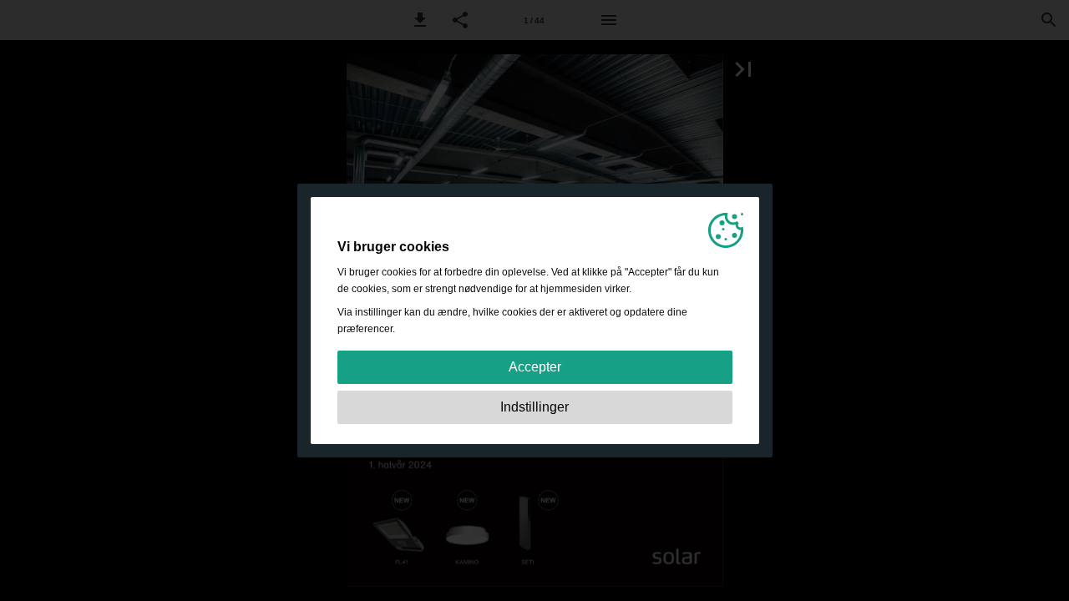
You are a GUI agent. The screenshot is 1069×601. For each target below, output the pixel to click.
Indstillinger (534, 407)
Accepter (535, 367)
